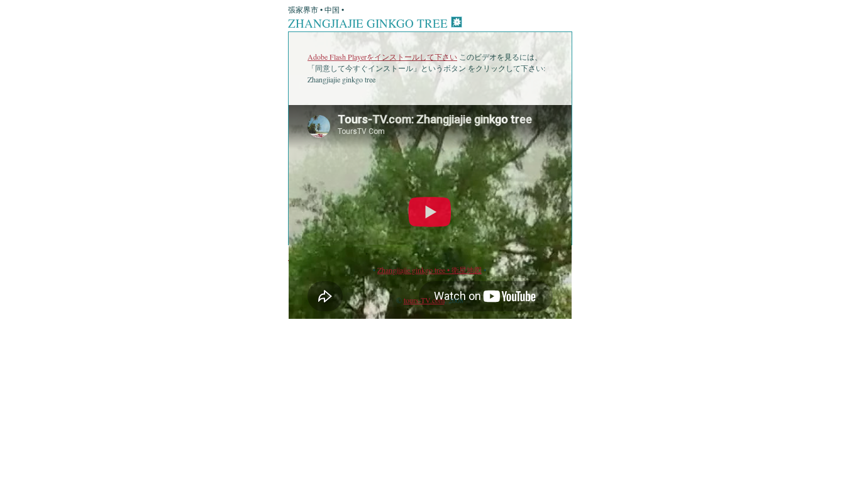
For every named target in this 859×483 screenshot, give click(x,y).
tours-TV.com (424, 300)
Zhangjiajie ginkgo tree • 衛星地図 (429, 270)
